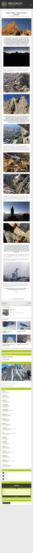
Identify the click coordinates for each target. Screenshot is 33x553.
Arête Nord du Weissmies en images (7, 381)
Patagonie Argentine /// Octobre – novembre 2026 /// (7, 456)
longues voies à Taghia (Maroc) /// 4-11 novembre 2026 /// (7, 466)
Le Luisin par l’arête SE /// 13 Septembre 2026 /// (6, 420)
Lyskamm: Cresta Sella (21, 331)
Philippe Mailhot (12, 309)
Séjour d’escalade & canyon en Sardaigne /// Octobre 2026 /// (8, 461)
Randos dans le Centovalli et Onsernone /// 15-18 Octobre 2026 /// (8, 452)
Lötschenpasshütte (13, 147)
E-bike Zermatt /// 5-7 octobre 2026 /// (5, 438)
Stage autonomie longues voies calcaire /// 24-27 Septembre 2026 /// (8, 429)
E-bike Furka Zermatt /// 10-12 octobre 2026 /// (6, 447)
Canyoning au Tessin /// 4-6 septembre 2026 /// (6, 406)
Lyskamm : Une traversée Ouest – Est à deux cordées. (9, 345)
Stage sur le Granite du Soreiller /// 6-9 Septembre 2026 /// (7, 415)
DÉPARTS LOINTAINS (7, 357)
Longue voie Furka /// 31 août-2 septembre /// (6, 396)
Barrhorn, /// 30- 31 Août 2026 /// (5, 392)
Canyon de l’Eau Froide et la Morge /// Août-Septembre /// (7, 410)
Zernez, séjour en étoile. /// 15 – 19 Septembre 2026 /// (6, 424)
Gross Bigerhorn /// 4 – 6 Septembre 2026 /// (6, 401)
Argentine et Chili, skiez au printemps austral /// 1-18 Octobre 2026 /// (9, 433)
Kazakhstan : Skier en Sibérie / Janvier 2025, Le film (10, 383)
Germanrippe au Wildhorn (9, 119)
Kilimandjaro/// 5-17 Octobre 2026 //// (6, 443)
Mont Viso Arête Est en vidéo (22, 344)
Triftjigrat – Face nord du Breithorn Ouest (7, 331)
